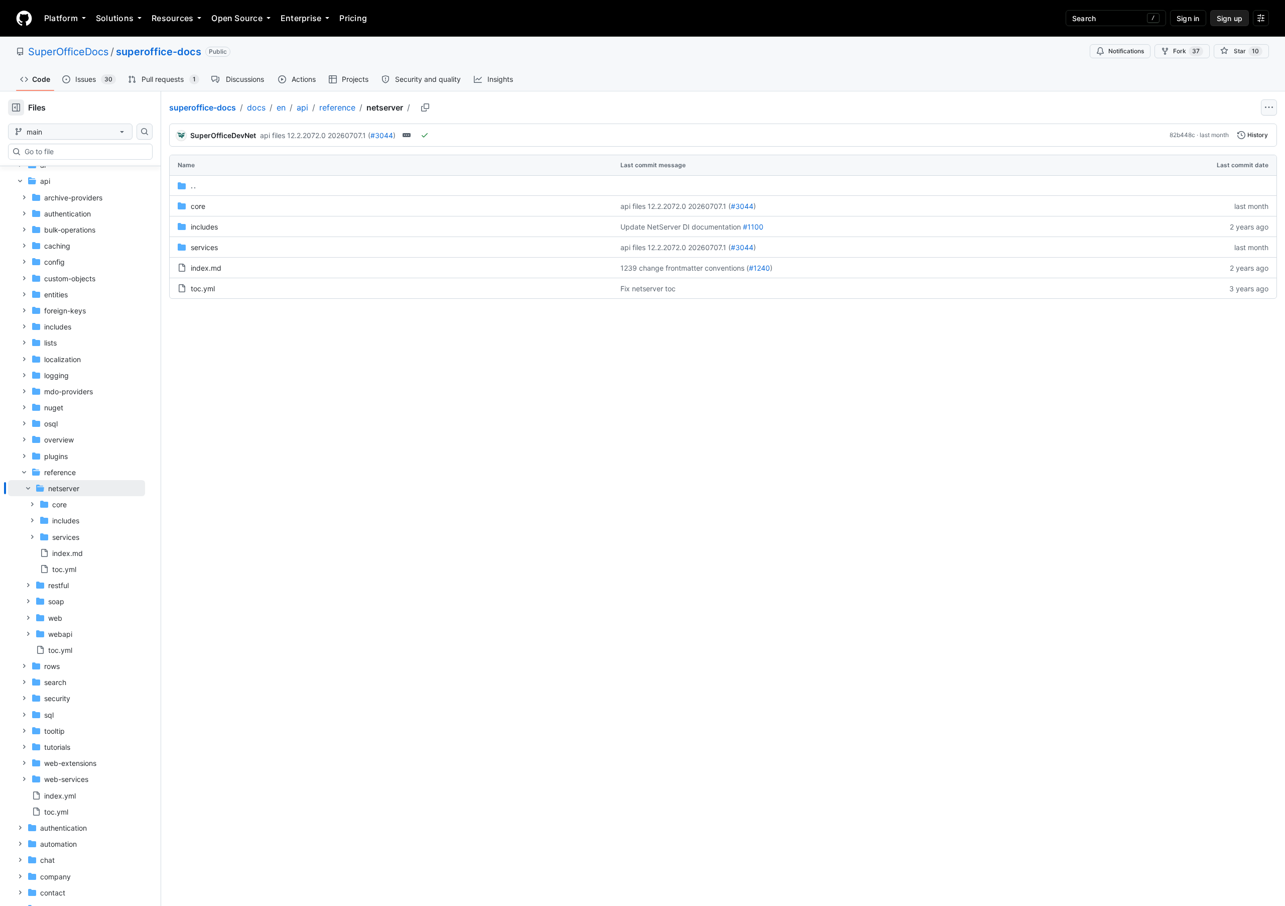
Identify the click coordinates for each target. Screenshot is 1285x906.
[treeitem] (76, 528)
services (204, 247)
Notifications (1126, 51)
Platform (61, 18)
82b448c (1182, 135)
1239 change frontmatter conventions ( (684, 268)
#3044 (381, 135)
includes (204, 226)
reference (337, 107)
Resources (172, 18)
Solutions (115, 18)
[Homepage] (24, 18)
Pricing (353, 18)
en (281, 107)
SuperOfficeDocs (68, 52)
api (302, 107)
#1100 (753, 226)
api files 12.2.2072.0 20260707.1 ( (315, 135)
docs (256, 107)
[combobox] (84, 151)
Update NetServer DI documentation (680, 226)
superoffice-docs (158, 52)
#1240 (759, 268)
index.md (206, 268)
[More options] (1269, 107)
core (198, 206)
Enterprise (301, 18)
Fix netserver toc (648, 288)
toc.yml (203, 288)
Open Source (237, 18)
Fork (1186, 51)
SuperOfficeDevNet (223, 135)
